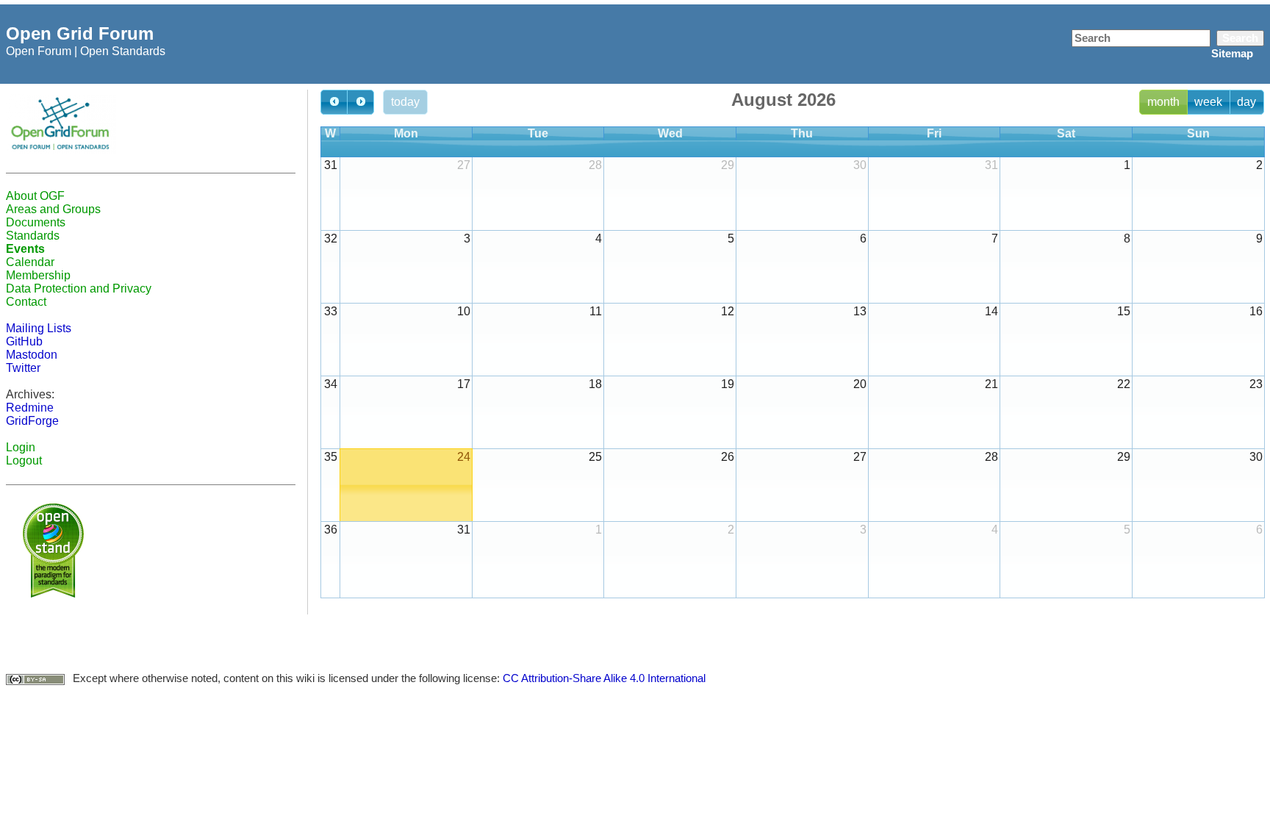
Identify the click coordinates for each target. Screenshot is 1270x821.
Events (25, 249)
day (1246, 102)
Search (1240, 38)
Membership (38, 275)
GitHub (24, 341)
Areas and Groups (53, 209)
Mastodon (31, 354)
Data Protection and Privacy (78, 288)
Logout (24, 460)
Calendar (30, 262)
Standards (33, 235)
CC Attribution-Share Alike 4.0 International (604, 678)
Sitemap (1232, 53)
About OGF (35, 196)
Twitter (23, 368)
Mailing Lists (38, 328)
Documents (35, 222)
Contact (26, 301)
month (1163, 102)
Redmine (30, 407)
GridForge (32, 421)
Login (20, 447)
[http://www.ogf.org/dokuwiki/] (61, 123)
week (1208, 102)
